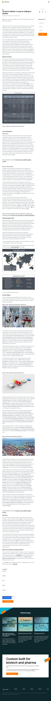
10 (31, 207)
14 (27, 83)
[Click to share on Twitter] (40, 12)
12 (21, 519)
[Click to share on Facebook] (46, 12)
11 (27, 208)
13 (17, 540)
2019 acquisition (15, 247)
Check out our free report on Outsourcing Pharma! (22, 215)
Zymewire (19, 555)
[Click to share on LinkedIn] (43, 12)
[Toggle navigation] (48, 2)
